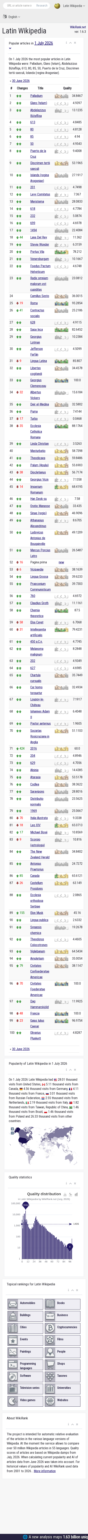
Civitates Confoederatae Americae (39, 971)
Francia (34, 1013)
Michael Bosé (38, 832)
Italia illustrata (39, 818)
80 (32, 129)
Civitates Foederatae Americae (37, 989)
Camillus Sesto (39, 296)
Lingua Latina (38, 361)
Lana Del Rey (38, 237)
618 (32, 209)
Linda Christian (39, 444)
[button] (66, 43)
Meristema (37, 201)
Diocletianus (38, 472)
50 (32, 144)
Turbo (34, 419)
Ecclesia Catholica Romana (36, 431)
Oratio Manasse (40, 506)
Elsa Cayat (36, 622)
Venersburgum (39, 259)
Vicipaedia (36, 569)
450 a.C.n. (36, 641)
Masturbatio (37, 451)
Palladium (36, 96)
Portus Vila (37, 252)
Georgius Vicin (39, 479)
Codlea (34, 784)
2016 (33, 748)
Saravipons (37, 791)
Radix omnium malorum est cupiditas (39, 284)
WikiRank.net (78, 27)
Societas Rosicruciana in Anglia (39, 736)
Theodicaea (37, 458)
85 (32, 136)
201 (32, 187)
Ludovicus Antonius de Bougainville (37, 538)
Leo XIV (35, 825)
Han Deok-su (38, 499)
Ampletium (37, 958)
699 (32, 223)
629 (32, 763)
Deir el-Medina (39, 404)
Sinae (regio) (38, 513)
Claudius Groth (39, 603)
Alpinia (34, 770)
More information (45, 1471)
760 (32, 596)
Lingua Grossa (39, 577)
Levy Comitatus (40, 194)
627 (32, 668)
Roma (34, 303)
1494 (33, 230)
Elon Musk (36, 913)
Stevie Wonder (39, 244)
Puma (34, 411)
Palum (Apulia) (39, 465)
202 (32, 661)
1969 (33, 811)
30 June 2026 (21, 81)
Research (41, 5)
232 (32, 216)
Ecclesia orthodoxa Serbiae (36, 900)
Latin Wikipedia (72, 6)
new (61, 562)
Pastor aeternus (40, 723)
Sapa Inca (36, 329)
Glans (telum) (38, 103)
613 (32, 122)
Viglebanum (37, 951)
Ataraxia (35, 777)
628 (32, 322)
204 (32, 756)
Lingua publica (39, 920)
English (13, 17)
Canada (34, 876)
